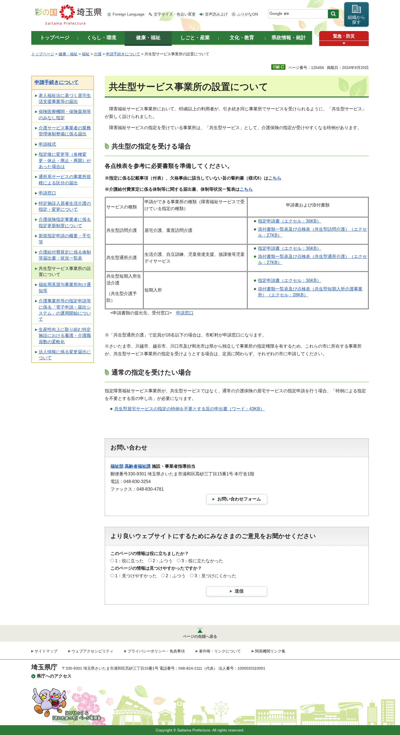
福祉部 (117, 466)
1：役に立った (129, 560)
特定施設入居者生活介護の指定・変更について (65, 206)
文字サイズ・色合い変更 (175, 14)
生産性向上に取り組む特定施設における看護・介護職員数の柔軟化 (65, 335)
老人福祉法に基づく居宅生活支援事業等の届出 (65, 98)
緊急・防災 (344, 36)
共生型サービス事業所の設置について (65, 271)
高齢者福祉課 (138, 466)
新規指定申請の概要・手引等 (65, 238)
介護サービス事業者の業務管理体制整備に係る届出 (65, 131)
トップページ (42, 54)
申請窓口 (47, 193)
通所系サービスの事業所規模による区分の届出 (65, 179)
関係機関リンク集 (270, 651)
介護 (97, 54)
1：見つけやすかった (136, 575)
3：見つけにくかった (215, 575)
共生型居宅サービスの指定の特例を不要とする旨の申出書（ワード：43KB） (189, 408)
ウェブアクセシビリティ (92, 651)
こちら (274, 178)
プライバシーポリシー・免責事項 (156, 651)
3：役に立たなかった (202, 560)
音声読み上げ (216, 14)
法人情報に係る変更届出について (65, 355)
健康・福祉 (68, 54)
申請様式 (47, 144)
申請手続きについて (123, 54)
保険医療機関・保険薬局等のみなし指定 (65, 114)
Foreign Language (128, 14)
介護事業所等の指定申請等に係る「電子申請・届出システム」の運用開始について (65, 310)
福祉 (86, 54)
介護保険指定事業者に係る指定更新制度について (65, 222)
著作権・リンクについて (220, 651)
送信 (239, 591)
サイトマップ (46, 651)
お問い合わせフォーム (239, 499)
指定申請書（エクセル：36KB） (289, 221)
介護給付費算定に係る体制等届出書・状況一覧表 (65, 255)
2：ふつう (163, 560)
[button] (344, 43)
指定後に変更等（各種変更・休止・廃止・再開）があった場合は (65, 160)
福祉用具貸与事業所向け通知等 (65, 287)
